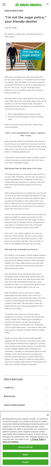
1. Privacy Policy (37, 439)
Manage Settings (25, 447)
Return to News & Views (13, 379)
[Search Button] (47, 4)
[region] (25, 439)
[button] (25, 387)
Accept (25, 462)
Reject (25, 455)
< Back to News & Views (13, 10)
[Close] (48, 415)
